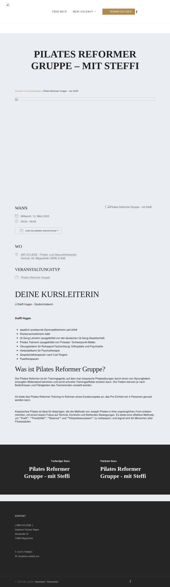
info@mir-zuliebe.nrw (28, 556)
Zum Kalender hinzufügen (40, 231)
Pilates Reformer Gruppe (35, 277)
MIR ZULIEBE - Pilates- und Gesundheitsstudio (49, 254)
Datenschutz (52, 582)
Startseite (19, 91)
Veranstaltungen (33, 91)
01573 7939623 (25, 552)
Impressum (40, 582)
